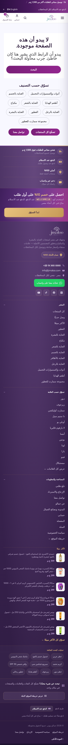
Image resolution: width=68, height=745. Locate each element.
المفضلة (61, 520)
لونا (63, 445)
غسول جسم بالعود (40, 656)
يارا (63, 451)
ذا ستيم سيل (58, 416)
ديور (63, 398)
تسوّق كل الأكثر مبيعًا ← (53, 639)
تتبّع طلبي (60, 486)
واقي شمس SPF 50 (18, 664)
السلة (62, 526)
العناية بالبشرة (16, 112)
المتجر (61, 304)
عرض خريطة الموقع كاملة (32, 696)
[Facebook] (54, 292)
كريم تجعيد (57, 664)
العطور (34, 112)
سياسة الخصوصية (56, 532)
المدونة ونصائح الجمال (54, 509)
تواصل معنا (18, 132)
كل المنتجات (59, 311)
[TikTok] (46, 292)
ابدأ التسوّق (34, 212)
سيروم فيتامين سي (40, 664)
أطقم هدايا (32, 671)
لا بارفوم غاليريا (57, 427)
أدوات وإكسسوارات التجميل (45, 93)
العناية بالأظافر (58, 358)
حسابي (61, 515)
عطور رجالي (18, 671)
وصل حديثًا (59, 317)
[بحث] (25, 18)
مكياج (14, 102)
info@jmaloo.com (51, 270)
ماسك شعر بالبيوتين (19, 656)
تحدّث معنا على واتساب (47, 283)
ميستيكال (60, 462)
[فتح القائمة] (62, 18)
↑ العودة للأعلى (57, 739)
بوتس (62, 439)
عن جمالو (60, 503)
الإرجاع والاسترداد (56, 491)
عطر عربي (57, 656)
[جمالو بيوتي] (51, 18)
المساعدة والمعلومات (55, 479)
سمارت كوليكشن (56, 410)
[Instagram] (61, 292)
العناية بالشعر (31, 102)
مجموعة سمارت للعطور (34, 121)
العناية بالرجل (52, 112)
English (12, 9)
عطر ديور (58, 671)
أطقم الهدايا (51, 102)
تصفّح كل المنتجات (45, 132)
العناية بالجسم (16, 93)
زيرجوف (60, 404)
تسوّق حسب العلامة (56, 392)
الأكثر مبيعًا (59, 323)
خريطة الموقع (58, 732)
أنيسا (62, 433)
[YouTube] (39, 292)
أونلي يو (61, 422)
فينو (63, 457)
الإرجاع (29, 732)
